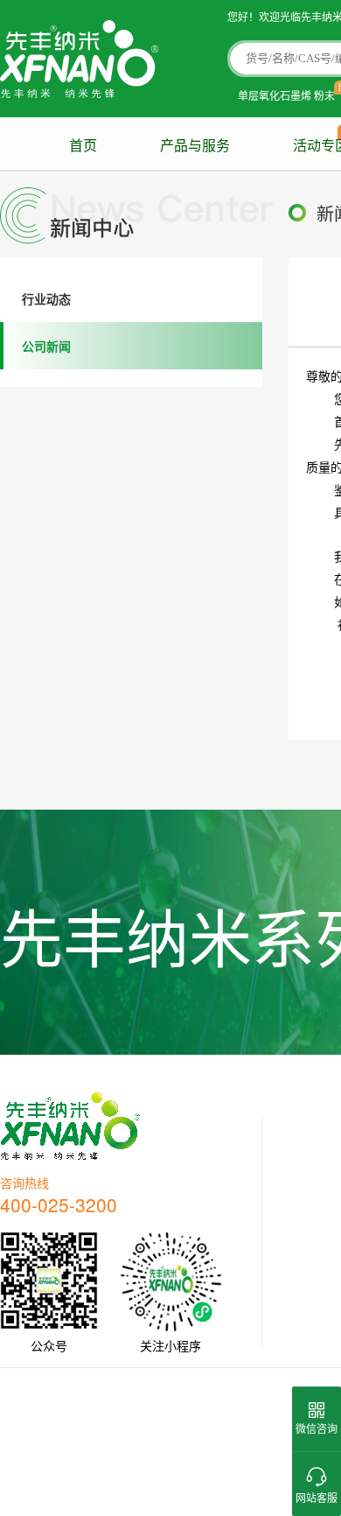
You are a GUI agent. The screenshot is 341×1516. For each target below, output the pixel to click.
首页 (83, 145)
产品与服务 (195, 145)
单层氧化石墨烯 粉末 (286, 95)
